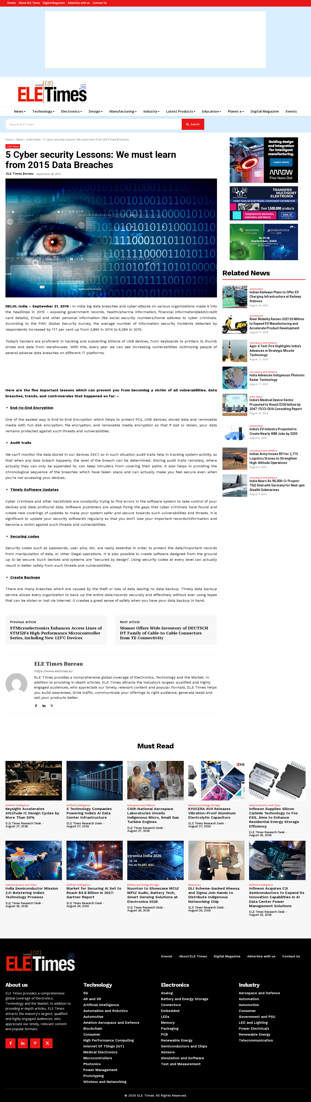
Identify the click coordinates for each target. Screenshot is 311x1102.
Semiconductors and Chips (264, 805)
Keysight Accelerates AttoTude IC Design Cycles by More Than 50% (32, 813)
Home (9, 139)
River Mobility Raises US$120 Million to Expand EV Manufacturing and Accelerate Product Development (277, 323)
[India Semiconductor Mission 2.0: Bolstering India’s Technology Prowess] (33, 860)
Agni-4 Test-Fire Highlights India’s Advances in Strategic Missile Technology (275, 350)
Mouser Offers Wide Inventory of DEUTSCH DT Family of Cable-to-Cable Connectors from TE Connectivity (164, 633)
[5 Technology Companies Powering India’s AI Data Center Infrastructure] (94, 780)
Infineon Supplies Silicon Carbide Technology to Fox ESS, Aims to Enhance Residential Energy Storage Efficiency (274, 817)
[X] (52, 705)
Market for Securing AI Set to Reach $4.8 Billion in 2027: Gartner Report (93, 892)
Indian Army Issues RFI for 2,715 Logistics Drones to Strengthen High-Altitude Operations (274, 458)
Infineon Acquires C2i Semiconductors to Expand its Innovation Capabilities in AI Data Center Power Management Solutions (276, 897)
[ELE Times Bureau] (16, 684)
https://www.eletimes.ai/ (53, 671)
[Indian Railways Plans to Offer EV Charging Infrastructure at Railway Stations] (234, 297)
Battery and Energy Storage (204, 805)
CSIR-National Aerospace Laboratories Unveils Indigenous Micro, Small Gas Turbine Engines (153, 815)
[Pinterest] (35, 1043)
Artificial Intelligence (17, 805)
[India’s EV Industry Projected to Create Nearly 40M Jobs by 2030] (234, 431)
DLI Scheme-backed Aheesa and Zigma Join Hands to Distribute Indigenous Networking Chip (213, 895)
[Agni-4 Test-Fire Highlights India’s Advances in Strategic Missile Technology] (234, 351)
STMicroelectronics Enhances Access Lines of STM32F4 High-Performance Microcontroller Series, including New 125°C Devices (56, 633)
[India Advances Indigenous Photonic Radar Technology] (234, 378)
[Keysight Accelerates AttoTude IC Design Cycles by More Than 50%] (33, 780)
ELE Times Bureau (19, 173)
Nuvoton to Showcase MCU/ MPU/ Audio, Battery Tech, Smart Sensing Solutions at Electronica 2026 (153, 895)
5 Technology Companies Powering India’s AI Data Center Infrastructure (89, 813)
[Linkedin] (44, 705)
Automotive (256, 289)
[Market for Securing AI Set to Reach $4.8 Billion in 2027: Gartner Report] (94, 860)
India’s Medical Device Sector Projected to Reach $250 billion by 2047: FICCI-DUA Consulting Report (276, 404)
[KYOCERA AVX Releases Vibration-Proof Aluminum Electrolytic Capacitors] (216, 780)
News (19, 139)
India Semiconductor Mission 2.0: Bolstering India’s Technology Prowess (31, 892)
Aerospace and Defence (263, 343)
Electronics (194, 885)
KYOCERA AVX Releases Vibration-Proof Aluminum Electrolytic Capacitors (212, 813)
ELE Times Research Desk (23, 823)
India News (33, 139)
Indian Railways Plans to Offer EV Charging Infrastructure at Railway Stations (275, 296)
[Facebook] (36, 705)
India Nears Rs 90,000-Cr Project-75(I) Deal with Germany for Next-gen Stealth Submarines (277, 485)
